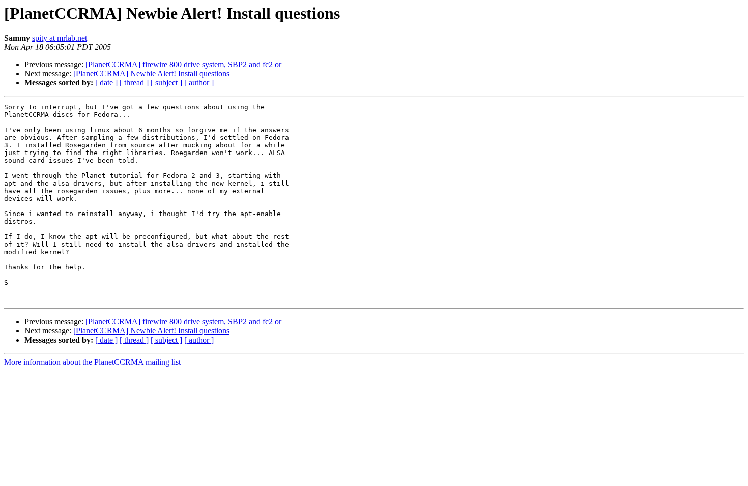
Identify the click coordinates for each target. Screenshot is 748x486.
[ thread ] (134, 82)
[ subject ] (166, 82)
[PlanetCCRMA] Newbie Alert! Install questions (151, 73)
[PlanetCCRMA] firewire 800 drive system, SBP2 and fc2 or (183, 64)
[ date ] (106, 82)
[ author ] (199, 82)
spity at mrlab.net (59, 38)
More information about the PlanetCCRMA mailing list (92, 362)
